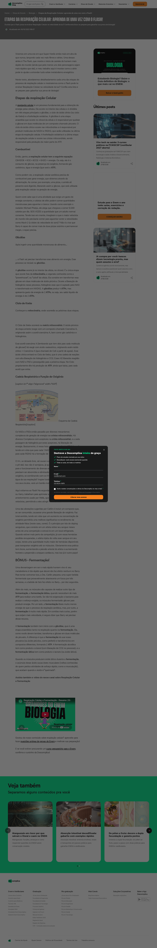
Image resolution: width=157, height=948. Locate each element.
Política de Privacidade (85, 492)
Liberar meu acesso (78, 497)
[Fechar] (104, 450)
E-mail (56, 474)
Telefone (57, 481)
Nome (56, 466)
